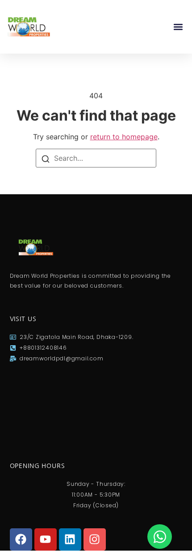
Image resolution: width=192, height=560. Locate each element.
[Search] (45, 158)
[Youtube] (45, 539)
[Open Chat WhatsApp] (159, 536)
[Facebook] (21, 539)
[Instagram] (94, 539)
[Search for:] (96, 158)
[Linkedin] (70, 539)
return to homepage (124, 136)
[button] (178, 27)
